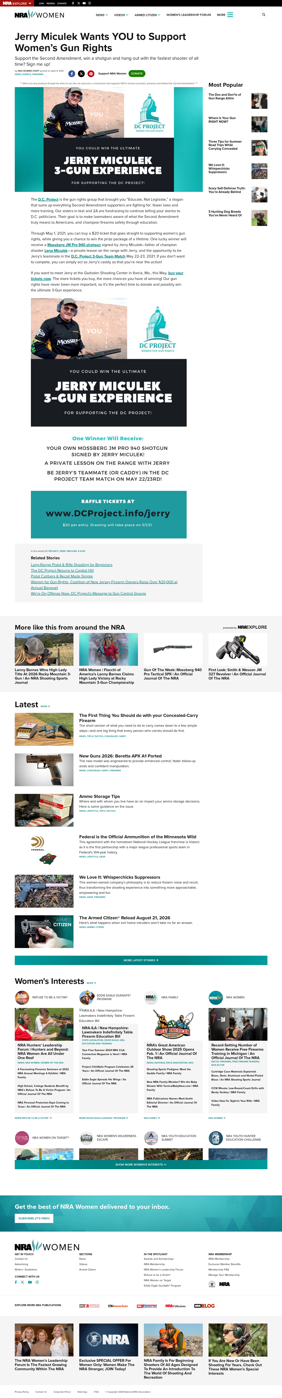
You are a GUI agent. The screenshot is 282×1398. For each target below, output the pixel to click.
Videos (119, 15)
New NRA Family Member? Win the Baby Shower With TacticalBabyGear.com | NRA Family (172, 1086)
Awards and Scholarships (159, 1259)
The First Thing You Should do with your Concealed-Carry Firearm (138, 718)
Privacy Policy (22, 1392)
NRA (191, 1062)
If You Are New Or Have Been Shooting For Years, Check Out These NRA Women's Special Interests (235, 1367)
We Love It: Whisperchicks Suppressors (119, 877)
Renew (51, 3)
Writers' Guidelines (26, 1270)
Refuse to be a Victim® (157, 1275)
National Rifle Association (170, 1062)
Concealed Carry (115, 736)
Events (26, 74)
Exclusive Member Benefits (225, 1264)
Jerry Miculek (68, 551)
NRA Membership (154, 1264)
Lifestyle (92, 811)
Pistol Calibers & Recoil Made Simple (62, 576)
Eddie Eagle (111, 1040)
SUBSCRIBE (34, 1218)
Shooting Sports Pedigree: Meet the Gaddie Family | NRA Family (169, 1071)
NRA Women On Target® (50, 1137)
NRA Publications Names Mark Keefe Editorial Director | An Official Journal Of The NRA (172, 1103)
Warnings (82, 1392)
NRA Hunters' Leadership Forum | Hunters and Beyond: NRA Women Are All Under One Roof (43, 1051)
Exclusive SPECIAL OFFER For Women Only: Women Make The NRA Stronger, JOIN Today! (106, 1365)
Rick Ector (217, 1065)
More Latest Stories (156, 960)
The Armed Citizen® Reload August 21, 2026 (124, 917)
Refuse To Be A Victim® (50, 997)
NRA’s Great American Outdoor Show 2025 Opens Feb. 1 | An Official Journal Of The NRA (172, 1051)
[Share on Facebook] (72, 71)
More (44, 706)
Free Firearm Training (245, 1061)
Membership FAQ (219, 1270)
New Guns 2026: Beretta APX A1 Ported (120, 756)
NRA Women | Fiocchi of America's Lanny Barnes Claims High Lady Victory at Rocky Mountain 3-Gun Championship (106, 676)
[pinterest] (91, 71)
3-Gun (81, 551)
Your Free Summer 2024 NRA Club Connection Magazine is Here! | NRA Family (104, 1054)
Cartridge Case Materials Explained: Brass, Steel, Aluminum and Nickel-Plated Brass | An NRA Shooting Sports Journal (237, 1076)
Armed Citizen (146, 15)
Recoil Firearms (221, 1061)
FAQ (96, 1392)
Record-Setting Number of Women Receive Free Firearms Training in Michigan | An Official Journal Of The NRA (237, 1051)
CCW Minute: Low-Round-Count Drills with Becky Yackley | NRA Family (237, 1090)
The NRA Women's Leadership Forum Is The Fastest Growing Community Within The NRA (41, 1365)
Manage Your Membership (224, 1275)
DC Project (51, 551)
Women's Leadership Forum (189, 15)
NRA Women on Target (157, 1280)
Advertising (21, 1264)
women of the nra (52, 1062)
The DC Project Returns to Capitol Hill (62, 570)
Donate (62, 3)
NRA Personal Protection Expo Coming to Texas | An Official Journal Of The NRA (43, 1105)
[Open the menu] (230, 14)
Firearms (37, 74)
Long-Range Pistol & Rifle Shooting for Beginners (71, 565)
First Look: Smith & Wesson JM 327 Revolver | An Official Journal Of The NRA (237, 674)
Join (41, 3)
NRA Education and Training (103, 1041)
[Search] (263, 14)
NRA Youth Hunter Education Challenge (243, 1138)
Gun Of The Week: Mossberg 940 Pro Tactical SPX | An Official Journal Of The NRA (173, 674)
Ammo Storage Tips (99, 796)
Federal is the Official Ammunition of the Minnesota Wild (137, 836)
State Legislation (92, 1040)
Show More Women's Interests (161, 1164)
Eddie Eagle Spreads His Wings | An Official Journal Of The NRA (104, 1081)
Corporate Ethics (62, 1392)
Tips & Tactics (95, 736)
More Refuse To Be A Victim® (32, 1118)
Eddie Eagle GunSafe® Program (114, 997)
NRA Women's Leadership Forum (163, 1270)
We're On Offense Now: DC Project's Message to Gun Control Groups (88, 593)
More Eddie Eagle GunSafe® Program (102, 1118)
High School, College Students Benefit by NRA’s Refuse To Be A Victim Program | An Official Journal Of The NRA (44, 1090)
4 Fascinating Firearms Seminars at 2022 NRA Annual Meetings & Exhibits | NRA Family (43, 1073)
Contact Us (21, 1259)
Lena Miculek (56, 250)
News (100, 15)
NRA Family (170, 997)
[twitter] (81, 71)
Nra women (32, 1062)
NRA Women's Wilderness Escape (116, 1138)
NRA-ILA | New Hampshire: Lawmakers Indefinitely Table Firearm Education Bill (107, 1032)
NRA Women (235, 997)
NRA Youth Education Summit (179, 1138)
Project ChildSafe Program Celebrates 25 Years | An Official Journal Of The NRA (108, 1069)
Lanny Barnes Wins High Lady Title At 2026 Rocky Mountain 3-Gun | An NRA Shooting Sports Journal (43, 676)
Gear (102, 856)
